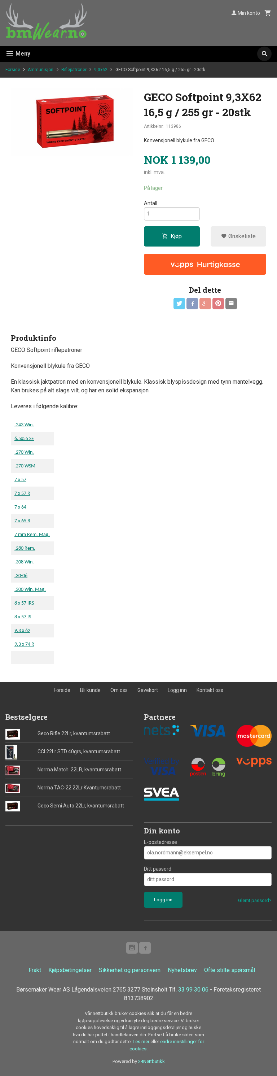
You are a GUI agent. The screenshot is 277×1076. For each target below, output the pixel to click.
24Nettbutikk (151, 1061)
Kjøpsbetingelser (70, 970)
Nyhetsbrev (182, 970)
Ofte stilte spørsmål (229, 970)
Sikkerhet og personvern (130, 970)
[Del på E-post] (231, 303)
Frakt (34, 970)
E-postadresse (160, 842)
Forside (12, 69)
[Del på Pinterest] (218, 303)
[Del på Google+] (205, 303)
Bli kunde (90, 690)
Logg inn (177, 690)
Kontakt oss (210, 690)
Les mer (141, 1041)
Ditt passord (157, 869)
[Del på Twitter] (179, 303)
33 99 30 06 (193, 989)
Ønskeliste (241, 236)
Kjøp (176, 236)
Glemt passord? (255, 900)
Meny (22, 53)
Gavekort (147, 690)
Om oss (119, 690)
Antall (150, 203)
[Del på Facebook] (192, 303)
